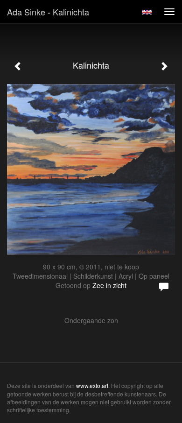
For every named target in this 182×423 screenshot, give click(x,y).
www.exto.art (92, 385)
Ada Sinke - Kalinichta (48, 12)
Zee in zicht (109, 285)
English (146, 12)
